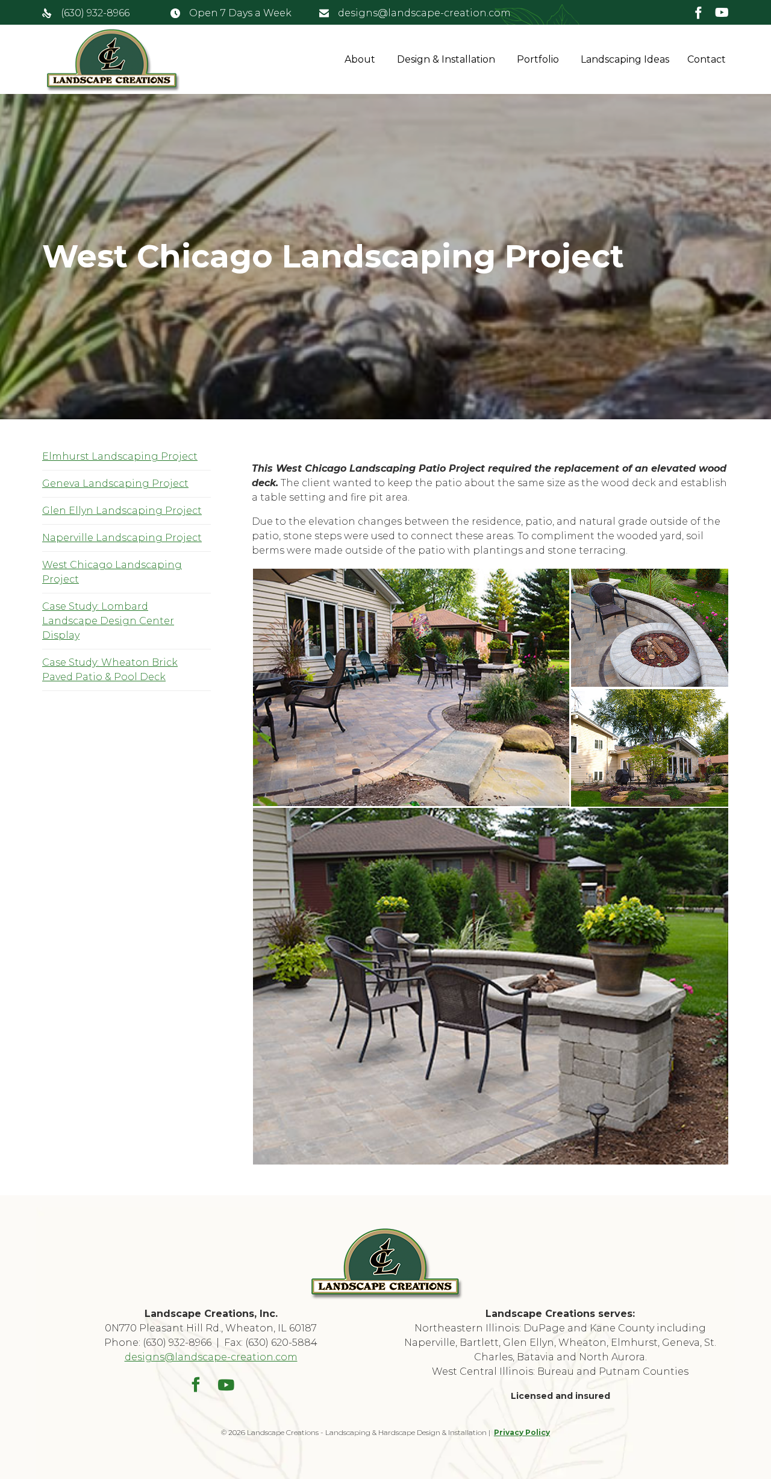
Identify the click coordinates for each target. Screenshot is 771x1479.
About (360, 59)
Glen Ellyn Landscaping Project (122, 510)
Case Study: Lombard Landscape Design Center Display (108, 621)
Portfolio (538, 59)
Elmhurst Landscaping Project (120, 456)
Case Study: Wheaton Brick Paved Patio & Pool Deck (110, 670)
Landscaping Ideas (625, 59)
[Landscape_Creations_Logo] (386, 1297)
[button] (411, 687)
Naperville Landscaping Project (122, 537)
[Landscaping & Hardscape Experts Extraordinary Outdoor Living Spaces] (112, 60)
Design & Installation (446, 59)
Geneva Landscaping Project (115, 483)
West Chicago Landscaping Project (112, 572)
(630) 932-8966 (95, 13)
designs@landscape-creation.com (424, 13)
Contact (706, 59)
